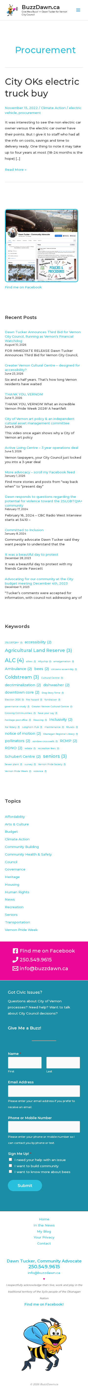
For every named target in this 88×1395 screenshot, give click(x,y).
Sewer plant (13, 764)
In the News (44, 1225)
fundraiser (52, 699)
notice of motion (23, 733)
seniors (55, 756)
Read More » (15, 169)
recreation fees (48, 748)
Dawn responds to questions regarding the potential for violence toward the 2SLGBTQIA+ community (43, 501)
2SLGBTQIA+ (13, 642)
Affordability (15, 817)
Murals (72, 727)
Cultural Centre (52, 677)
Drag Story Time (53, 692)
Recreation (14, 907)
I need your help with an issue (40, 1160)
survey (30, 764)
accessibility (38, 642)
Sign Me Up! (19, 1154)
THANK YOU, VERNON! (24, 394)
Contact (44, 1243)
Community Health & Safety (28, 854)
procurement (30, 113)
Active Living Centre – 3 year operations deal (41, 448)
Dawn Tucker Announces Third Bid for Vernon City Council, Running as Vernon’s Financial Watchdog (43, 336)
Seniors (11, 915)
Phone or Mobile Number (30, 1118)
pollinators (17, 741)
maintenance (54, 727)
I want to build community (36, 1166)
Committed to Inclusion (24, 530)
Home (44, 1219)
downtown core (22, 692)
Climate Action (53, 108)
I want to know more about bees (42, 1172)
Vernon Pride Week (18, 771)
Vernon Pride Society (52, 764)
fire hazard (34, 699)
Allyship (44, 661)
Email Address (21, 1082)
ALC (14, 660)
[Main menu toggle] (78, 10)
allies (31, 661)
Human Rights (17, 892)
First (11, 1071)
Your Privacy (44, 1237)
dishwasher (56, 685)
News (10, 899)
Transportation (17, 922)
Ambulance (18, 669)
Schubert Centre (23, 756)
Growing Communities (20, 713)
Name (14, 1054)
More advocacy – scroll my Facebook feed (40, 472)
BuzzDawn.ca (41, 7)
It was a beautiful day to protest (31, 554)
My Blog (44, 1231)
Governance (15, 869)
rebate (30, 748)
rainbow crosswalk (45, 741)
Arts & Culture (17, 824)
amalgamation (64, 661)
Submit (25, 1185)
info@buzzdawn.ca (44, 1273)
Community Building (22, 847)
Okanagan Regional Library (60, 734)
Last (49, 1071)
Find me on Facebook (23, 287)
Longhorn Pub (32, 727)
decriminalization (23, 685)
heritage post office (18, 720)
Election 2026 (14, 699)
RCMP (68, 741)
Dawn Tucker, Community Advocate (44, 1261)
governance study (17, 706)
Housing (40, 720)
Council (11, 862)
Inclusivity (61, 719)
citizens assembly (64, 669)
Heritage (12, 877)
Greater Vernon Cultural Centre (52, 706)
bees (41, 669)
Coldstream (22, 677)
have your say (47, 713)
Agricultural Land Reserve (38, 650)
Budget (11, 831)
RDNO (13, 748)
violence (40, 771)
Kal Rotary (12, 727)
